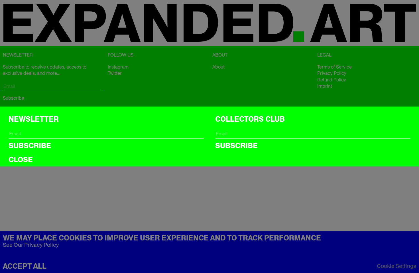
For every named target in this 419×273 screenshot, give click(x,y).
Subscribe (30, 145)
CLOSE (21, 160)
